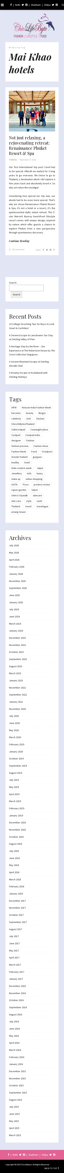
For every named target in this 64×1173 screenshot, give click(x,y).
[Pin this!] (50, 249)
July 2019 (14, 779)
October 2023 (16, 652)
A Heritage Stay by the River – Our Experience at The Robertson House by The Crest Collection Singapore (32, 350)
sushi (39, 501)
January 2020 (16, 751)
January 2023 (16, 680)
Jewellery (16, 473)
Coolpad (15, 435)
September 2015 (18, 1092)
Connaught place (39, 429)
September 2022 (18, 694)
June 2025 (14, 595)
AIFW (14, 407)
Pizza (25, 484)
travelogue (42, 506)
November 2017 (17, 907)
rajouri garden (18, 489)
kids (29, 473)
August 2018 (15, 843)
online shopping (34, 479)
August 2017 (15, 929)
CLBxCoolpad (18, 429)
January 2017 (16, 978)
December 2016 (17, 986)
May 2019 (14, 787)
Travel (13, 159)
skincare (37, 495)
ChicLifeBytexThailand (22, 424)
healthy (15, 462)
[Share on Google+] (54, 249)
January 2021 (16, 701)
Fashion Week (18, 451)
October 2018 (16, 836)
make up (15, 479)
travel (28, 506)
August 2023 (15, 666)
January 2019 (16, 815)
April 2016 (14, 1042)
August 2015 (15, 1099)
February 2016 (16, 1057)
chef (28, 418)
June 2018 (14, 858)
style (28, 501)
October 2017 (16, 915)
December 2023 (17, 637)
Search (13, 282)
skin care (16, 501)
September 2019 (18, 765)
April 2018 (14, 872)
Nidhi (17, 4)
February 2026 (16, 566)
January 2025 (16, 602)
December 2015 (17, 1071)
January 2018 (16, 893)
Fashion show (41, 446)
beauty (29, 413)
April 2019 (14, 794)
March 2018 (15, 879)
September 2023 (18, 659)
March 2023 (15, 673)
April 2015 (14, 1128)
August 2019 (15, 772)
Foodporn (47, 451)
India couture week (21, 468)
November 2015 (17, 1078)
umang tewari (18, 512)
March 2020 (15, 737)
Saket (34, 489)
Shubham (36, 4)
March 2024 (15, 623)
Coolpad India (32, 435)
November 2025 (17, 581)
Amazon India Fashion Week (36, 407)
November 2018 (17, 829)
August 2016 (15, 1014)
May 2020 (14, 730)
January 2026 (16, 573)
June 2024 (14, 616)
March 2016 (15, 1050)
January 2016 (16, 1064)
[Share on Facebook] (43, 249)
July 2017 (14, 936)
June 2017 (14, 943)
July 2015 (14, 1106)
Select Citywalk (19, 495)
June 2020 (14, 723)
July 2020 (14, 716)
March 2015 (15, 1135)
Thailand (15, 506)
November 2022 (17, 687)
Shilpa (47, 4)
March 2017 (15, 964)
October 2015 (16, 1085)
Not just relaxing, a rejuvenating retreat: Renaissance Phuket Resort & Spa (29, 145)
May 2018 (14, 865)
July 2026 (14, 545)
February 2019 (16, 808)
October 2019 (16, 758)
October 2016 (16, 1000)
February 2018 (16, 886)
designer (16, 440)
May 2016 (14, 1035)
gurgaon (37, 457)
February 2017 (16, 971)
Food (34, 451)
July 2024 (14, 609)
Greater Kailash (19, 457)
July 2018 (14, 851)
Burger (42, 413)
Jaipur (40, 468)
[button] (32, 111)
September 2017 (18, 922)
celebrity (16, 418)
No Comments (18, 249)
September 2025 (18, 588)
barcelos (16, 413)
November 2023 (17, 645)
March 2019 (15, 801)
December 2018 (17, 822)
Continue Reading (19, 241)
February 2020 (16, 744)
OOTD (14, 484)
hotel (27, 462)
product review (42, 484)
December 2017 (17, 900)
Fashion (30, 440)
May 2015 (14, 1121)
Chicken (40, 418)
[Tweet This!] (47, 249)
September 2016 (18, 1007)
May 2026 (14, 552)
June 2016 (14, 1028)
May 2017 (14, 950)
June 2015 (14, 1114)
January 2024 (16, 630)
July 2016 (14, 1021)
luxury (40, 473)
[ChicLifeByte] (32, 25)
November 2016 (17, 993)
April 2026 (14, 559)
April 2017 (14, 957)
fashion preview (19, 446)
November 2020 (17, 709)
